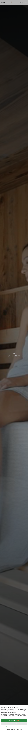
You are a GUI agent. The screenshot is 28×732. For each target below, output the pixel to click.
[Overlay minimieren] (26, 707)
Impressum (19, 729)
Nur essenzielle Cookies (14, 724)
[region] (14, 713)
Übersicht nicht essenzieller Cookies (14, 727)
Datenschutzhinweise (10, 729)
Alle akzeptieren (13, 720)
